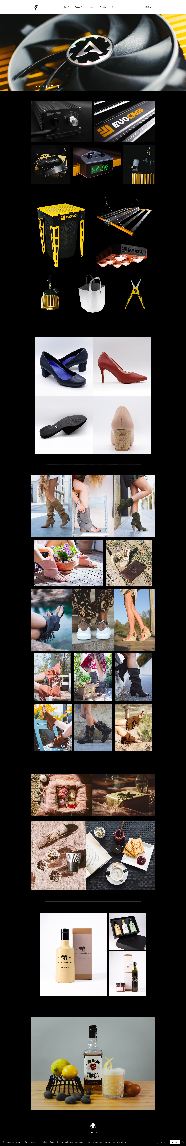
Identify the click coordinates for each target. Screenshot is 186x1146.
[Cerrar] (182, 1142)
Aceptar (175, 1142)
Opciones (162, 1142)
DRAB (149, 6)
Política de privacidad (118, 1141)
